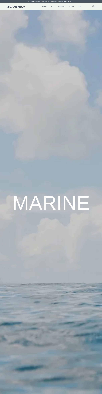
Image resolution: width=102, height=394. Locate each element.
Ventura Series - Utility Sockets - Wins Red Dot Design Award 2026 (51, 1)
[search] (93, 6)
